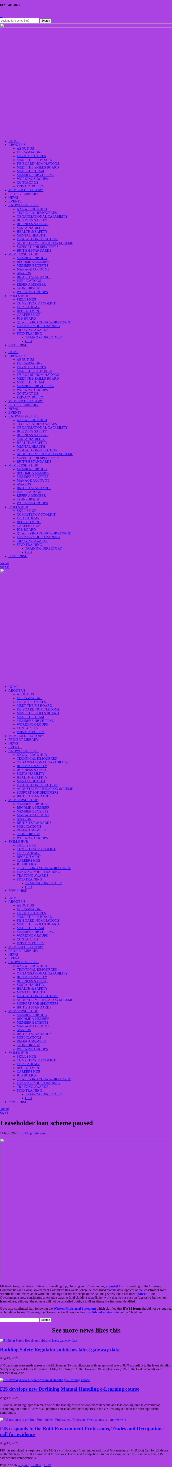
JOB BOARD (26, 318)
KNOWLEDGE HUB (23, 205)
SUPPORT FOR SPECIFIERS (38, 246)
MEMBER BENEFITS (32, 265)
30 (39, 1465)
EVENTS (15, 201)
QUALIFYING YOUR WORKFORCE (44, 322)
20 (36, 1465)
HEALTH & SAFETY (32, 231)
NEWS (13, 197)
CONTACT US (27, 182)
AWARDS (24, 273)
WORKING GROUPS (32, 178)
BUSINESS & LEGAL (32, 224)
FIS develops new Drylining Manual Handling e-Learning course (69, 1389)
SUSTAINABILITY (31, 228)
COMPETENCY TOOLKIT (36, 303)
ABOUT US (17, 144)
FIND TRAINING (29, 333)
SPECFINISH (17, 345)
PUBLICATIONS (29, 280)
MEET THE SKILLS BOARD (38, 167)
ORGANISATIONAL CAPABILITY (42, 216)
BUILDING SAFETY (32, 220)
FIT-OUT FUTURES (31, 156)
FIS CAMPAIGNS (29, 152)
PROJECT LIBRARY (23, 194)
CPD (28, 341)
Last (48, 1465)
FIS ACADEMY (28, 307)
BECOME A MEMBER (33, 262)
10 (32, 1465)
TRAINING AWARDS (32, 330)
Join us (4, 563)
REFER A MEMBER (31, 284)
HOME (13, 141)
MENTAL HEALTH (31, 235)
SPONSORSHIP (28, 288)
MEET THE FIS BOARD (34, 160)
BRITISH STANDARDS (34, 250)
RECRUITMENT (29, 311)
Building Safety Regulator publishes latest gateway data (60, 1349)
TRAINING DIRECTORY (43, 337)
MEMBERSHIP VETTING (35, 175)
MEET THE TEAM (30, 171)
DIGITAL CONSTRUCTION (37, 239)
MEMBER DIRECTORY (25, 190)
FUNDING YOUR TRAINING (38, 326)
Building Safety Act (33, 1133)
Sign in (4, 567)
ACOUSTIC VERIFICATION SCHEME (45, 243)
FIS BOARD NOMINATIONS (38, 163)
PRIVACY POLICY (30, 186)
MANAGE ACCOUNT (33, 269)
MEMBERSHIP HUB (23, 254)
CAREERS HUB (28, 314)
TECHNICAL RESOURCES (37, 212)
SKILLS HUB (18, 296)
